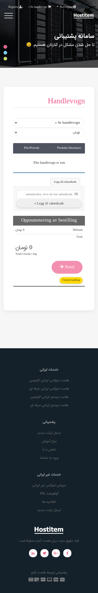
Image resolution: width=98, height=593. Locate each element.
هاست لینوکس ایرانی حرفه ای (49, 389)
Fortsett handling (71, 280)
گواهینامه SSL (49, 494)
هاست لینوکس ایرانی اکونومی (49, 380)
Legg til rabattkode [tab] (65, 182)
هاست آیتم (38, 572)
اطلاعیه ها (49, 502)
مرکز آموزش (49, 441)
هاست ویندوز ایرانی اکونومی (49, 397)
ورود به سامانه (49, 458)
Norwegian (66, 7)
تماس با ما (49, 450)
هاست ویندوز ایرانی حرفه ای (49, 405)
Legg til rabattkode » (49, 204)
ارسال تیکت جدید (49, 433)
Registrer (13, 7)
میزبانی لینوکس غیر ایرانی (49, 485)
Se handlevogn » (38, 7)
